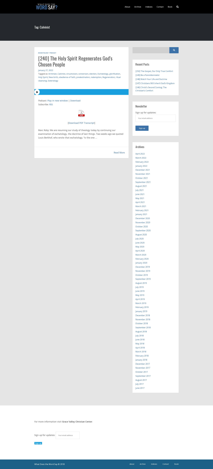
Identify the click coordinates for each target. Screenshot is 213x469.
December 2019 (142, 267)
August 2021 (141, 186)
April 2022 (140, 153)
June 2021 (139, 194)
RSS (51, 104)
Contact (160, 6)
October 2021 (141, 178)
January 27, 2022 (45, 70)
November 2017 (142, 367)
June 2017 (139, 388)
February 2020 (142, 259)
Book (170, 6)
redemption (96, 77)
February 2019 (142, 307)
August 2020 (141, 234)
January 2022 (141, 166)
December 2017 (142, 364)
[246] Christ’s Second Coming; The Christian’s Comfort (151, 89)
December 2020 (142, 218)
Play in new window (57, 100)
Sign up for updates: (45, 435)
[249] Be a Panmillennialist (147, 75)
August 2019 (141, 283)
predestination (83, 77)
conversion (83, 73)
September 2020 (143, 230)
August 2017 (141, 380)
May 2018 (139, 343)
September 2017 (143, 376)
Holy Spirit (43, 77)
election (93, 73)
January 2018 (141, 359)
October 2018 (141, 323)
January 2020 (141, 262)
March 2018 (140, 351)
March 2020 (140, 254)
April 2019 (140, 299)
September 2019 (143, 279)
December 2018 (142, 315)
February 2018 (142, 355)
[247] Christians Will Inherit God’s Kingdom (155, 83)
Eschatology (43, 53)
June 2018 (139, 339)
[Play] (81, 92)
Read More (119, 152)
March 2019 (140, 303)
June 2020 (139, 242)
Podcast (53, 53)
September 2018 (143, 327)
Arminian (52, 73)
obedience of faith (67, 77)
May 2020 (139, 246)
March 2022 (140, 157)
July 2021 (139, 190)
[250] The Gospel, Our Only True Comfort (154, 71)
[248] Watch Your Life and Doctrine (151, 79)
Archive (137, 6)
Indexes (148, 6)
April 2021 (140, 202)
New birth (53, 77)
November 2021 (142, 174)
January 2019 (141, 311)
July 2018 (139, 335)
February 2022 (142, 162)
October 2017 (141, 372)
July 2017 (139, 384)
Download (75, 100)
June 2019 (139, 291)
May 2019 (139, 295)
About (127, 6)
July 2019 (139, 287)
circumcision (71, 73)
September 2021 (143, 182)
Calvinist (61, 73)
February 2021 (142, 210)
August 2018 (141, 331)
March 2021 (140, 206)
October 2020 (141, 226)
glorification (114, 73)
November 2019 (142, 271)
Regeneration (108, 77)
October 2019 (141, 275)
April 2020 (140, 250)
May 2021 (139, 198)
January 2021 (141, 214)
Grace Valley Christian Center (77, 421)
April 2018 (140, 347)
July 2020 (139, 238)
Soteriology (53, 80)
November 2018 (142, 319)
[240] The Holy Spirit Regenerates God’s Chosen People (75, 61)
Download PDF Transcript (81, 122)
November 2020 (142, 222)
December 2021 (142, 170)
